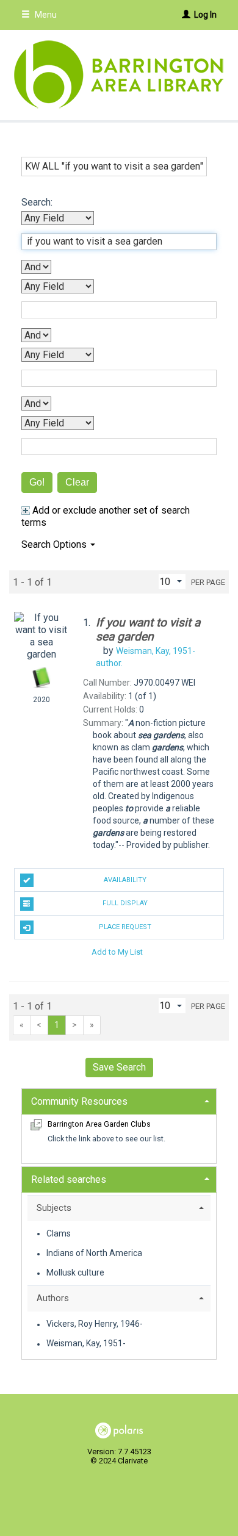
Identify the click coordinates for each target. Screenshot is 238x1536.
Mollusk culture (75, 1273)
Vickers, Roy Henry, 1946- (94, 1324)
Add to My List (117, 951)
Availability (125, 880)
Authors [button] (53, 1298)
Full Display (125, 903)
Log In (205, 15)
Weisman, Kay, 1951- (86, 1344)
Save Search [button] (119, 1067)
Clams (58, 1233)
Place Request (125, 927)
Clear (77, 482)
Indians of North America (94, 1253)
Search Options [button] (55, 544)
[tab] (119, 1100)
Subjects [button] (54, 1207)
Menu (45, 15)
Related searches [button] (68, 1179)
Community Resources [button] (79, 1101)
